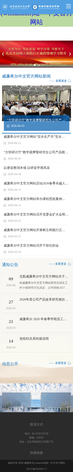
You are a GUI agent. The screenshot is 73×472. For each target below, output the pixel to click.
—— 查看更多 (58, 80)
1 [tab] (36, 66)
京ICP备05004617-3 (36, 469)
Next (70, 54)
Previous (3, 54)
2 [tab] (41, 66)
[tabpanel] (36, 54)
